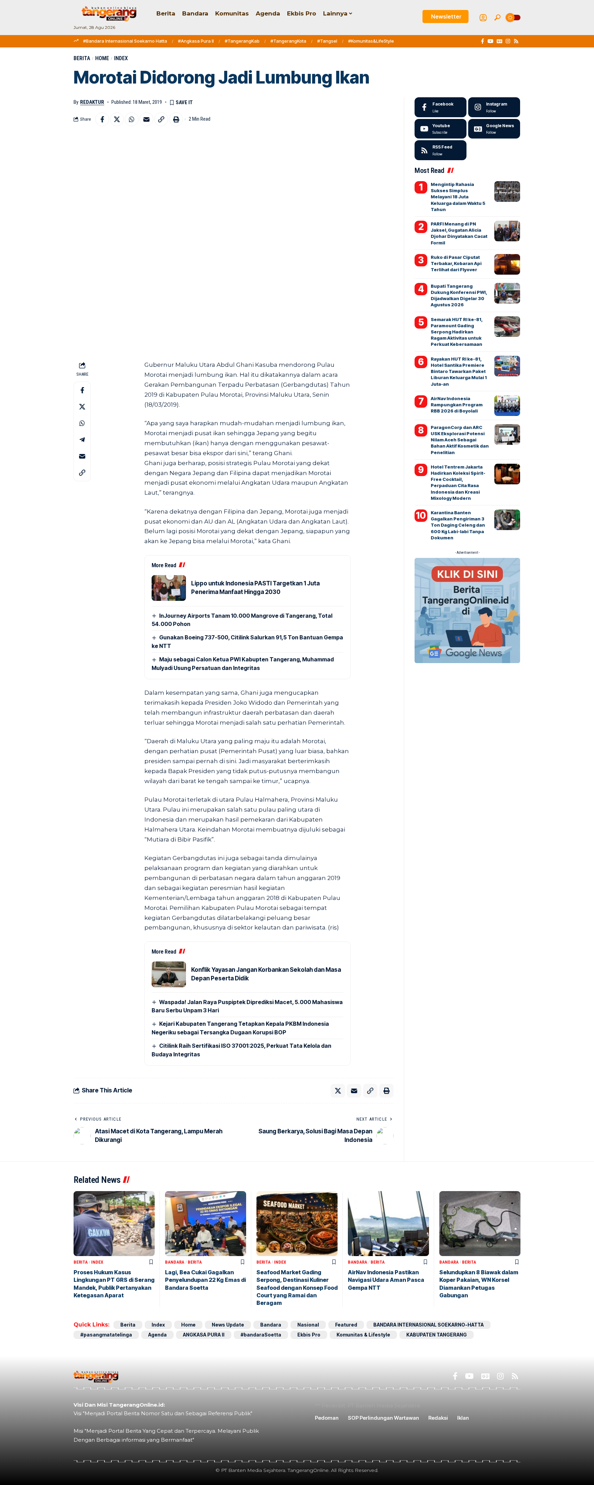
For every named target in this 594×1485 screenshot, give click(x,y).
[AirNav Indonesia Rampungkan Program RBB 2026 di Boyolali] (507, 405)
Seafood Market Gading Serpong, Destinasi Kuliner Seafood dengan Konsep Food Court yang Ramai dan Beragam (297, 1288)
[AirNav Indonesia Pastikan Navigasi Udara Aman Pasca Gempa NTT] (388, 1223)
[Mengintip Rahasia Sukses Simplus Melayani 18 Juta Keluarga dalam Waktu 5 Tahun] (507, 191)
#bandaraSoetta (261, 1335)
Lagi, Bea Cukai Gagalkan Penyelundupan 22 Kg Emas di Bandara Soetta (205, 1280)
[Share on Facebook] (102, 119)
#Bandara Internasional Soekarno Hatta (125, 41)
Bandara (174, 1262)
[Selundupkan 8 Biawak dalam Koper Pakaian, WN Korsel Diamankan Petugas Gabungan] (479, 1223)
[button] (497, 17)
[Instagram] (508, 41)
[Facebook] (482, 41)
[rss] (440, 150)
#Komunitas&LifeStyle (371, 41)
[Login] (483, 17)
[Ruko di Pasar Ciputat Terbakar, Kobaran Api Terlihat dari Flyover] (507, 264)
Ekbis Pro (308, 1335)
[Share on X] (117, 119)
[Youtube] (440, 129)
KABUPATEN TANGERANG (436, 1335)
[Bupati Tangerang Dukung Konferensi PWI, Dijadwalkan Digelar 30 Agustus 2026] (507, 293)
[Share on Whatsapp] (132, 119)
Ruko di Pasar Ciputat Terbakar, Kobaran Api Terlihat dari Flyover (456, 263)
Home (102, 58)
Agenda (157, 1335)
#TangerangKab (242, 41)
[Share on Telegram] (82, 439)
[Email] (146, 119)
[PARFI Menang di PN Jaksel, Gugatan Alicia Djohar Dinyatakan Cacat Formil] (507, 231)
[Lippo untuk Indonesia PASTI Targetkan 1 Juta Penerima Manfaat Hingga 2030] (169, 588)
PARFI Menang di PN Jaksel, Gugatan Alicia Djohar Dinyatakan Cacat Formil (459, 233)
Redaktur (92, 102)
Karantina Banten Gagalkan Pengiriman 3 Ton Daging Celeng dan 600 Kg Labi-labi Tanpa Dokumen (458, 525)
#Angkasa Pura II (196, 41)
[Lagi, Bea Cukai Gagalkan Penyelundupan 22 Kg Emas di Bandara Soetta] (205, 1223)
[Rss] (516, 41)
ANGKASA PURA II (203, 1335)
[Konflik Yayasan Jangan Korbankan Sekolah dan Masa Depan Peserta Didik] (169, 974)
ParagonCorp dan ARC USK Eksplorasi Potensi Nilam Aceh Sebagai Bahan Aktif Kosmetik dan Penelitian (460, 440)
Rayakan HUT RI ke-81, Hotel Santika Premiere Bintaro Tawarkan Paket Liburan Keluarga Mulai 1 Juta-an (459, 371)
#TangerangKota (288, 41)
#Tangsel (327, 41)
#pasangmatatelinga (106, 1335)
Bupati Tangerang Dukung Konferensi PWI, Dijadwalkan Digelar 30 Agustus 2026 (459, 295)
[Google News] (499, 41)
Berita (82, 58)
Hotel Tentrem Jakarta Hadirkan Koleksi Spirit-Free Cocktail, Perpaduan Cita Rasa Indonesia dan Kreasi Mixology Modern (458, 482)
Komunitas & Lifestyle (363, 1335)
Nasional (308, 1325)
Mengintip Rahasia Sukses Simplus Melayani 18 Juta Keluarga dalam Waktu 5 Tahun (458, 197)
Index (121, 58)
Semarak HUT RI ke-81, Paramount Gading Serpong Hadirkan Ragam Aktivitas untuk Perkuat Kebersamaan (457, 332)
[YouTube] (490, 41)
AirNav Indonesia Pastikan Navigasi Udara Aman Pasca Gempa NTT (386, 1280)
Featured (346, 1325)
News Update (228, 1325)
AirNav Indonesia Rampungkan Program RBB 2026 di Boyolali (457, 405)
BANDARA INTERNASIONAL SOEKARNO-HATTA (428, 1325)
